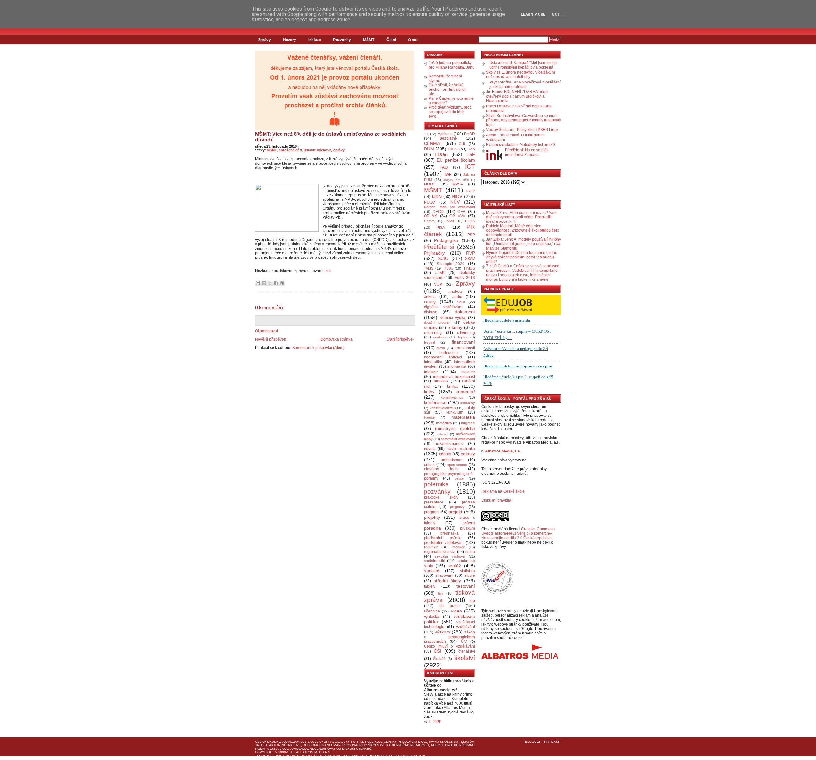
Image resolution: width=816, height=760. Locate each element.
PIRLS (470, 221)
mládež (442, 434)
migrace (468, 423)
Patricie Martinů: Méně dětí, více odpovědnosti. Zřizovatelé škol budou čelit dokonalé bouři (522, 230)
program (431, 512)
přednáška (449, 533)
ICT (470, 166)
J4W (421, 755)
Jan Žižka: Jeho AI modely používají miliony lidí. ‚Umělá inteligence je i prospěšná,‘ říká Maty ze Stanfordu (523, 243)
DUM (429, 148)
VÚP (438, 284)
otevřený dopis (441, 469)
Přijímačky (434, 253)
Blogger (533, 741)
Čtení (391, 40)
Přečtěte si (439, 246)
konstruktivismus (443, 408)
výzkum (442, 631)
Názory (289, 40)
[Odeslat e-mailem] (258, 283)
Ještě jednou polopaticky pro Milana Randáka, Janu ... (452, 67)
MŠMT (368, 40)
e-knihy (455, 327)
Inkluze (314, 40)
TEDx (448, 268)
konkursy (467, 403)
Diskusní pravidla (496, 500)
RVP (470, 253)
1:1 (426, 134)
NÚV (455, 202)
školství (464, 658)
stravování (444, 575)
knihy (429, 391)
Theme (260, 755)
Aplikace (445, 134)
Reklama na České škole (503, 491)
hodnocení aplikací (443, 357)
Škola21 (439, 659)
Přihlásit (552, 741)
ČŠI (437, 651)
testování (465, 586)
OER (461, 211)
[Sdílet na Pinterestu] (282, 283)
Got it (558, 14)
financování (463, 341)
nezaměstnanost (449, 443)
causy (430, 301)
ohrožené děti (290, 150)
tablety (429, 586)
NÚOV (429, 202)
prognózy (457, 507)
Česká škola (266, 741)
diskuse (430, 312)
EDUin (441, 154)
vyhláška (431, 616)
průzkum (467, 528)
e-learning (433, 332)
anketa (430, 296)
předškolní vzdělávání (443, 542)
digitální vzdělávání (443, 307)
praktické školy (441, 497)
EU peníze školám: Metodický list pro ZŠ (520, 144)
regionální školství (439, 551)
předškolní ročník (442, 538)
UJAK (440, 273)
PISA (440, 227)
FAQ (444, 167)
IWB (448, 174)
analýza (455, 291)
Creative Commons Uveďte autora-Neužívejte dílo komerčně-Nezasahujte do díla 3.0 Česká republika (518, 533)
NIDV (457, 196)
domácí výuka (453, 317)
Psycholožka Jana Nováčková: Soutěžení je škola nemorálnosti (525, 84)
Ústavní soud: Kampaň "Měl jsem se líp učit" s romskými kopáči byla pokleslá (523, 65)
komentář (465, 391)
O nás (413, 40)
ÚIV (464, 641)
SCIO (443, 258)
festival (429, 342)
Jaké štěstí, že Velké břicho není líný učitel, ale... (447, 89)
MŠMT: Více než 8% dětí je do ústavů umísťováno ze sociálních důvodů (330, 136)
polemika (436, 484)
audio (457, 296)
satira (470, 551)
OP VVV (457, 216)
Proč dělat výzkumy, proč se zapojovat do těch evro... (450, 112)
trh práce (449, 606)
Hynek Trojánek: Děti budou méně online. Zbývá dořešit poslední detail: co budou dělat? (522, 257)
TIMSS (469, 268)
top (472, 600)
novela (430, 448)
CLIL (462, 144)
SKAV (470, 259)
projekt (455, 511)
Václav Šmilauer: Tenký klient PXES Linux (522, 129)
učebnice (432, 611)
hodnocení (448, 353)
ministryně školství (455, 428)
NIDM (437, 196)
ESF (470, 154)
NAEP (470, 191)
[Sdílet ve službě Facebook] (276, 283)
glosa (441, 348)
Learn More (533, 14)
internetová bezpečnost (454, 376)
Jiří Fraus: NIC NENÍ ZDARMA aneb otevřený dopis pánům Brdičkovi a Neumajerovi (517, 96)
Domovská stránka (336, 339)
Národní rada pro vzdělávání (449, 207)
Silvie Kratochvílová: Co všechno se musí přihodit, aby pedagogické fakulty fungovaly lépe (523, 120)
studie (469, 575)
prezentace (433, 502)
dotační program (437, 322)
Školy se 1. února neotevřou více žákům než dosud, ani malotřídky (520, 74)
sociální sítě (434, 561)
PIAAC (450, 221)
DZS (471, 149)
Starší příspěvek (400, 339)
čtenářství (466, 651)
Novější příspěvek (270, 339)
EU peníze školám (456, 160)
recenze (431, 547)
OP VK (430, 216)
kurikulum (454, 412)
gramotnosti (465, 348)
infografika (433, 362)
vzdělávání (465, 627)
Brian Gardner (286, 755)
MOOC (430, 184)
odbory (445, 454)
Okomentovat (266, 331)
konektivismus (452, 397)
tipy (440, 593)
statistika (467, 571)
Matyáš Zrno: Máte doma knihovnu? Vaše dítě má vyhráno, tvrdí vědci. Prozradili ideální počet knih (521, 217)
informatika (456, 366)
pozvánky (437, 491)
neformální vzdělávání (458, 439)
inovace (468, 372)
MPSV (457, 184)
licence (429, 417)
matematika (463, 417)
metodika (444, 423)
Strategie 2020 (451, 264)
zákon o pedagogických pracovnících (449, 637)
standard (431, 571)
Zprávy (264, 40)
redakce (458, 547)
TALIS (428, 268)
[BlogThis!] (264, 283)
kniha (452, 386)
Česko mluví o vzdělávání (449, 646)
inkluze (431, 371)
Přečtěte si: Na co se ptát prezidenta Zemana (526, 152)
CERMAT (433, 143)
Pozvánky (342, 40)
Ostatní (429, 221)
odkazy (468, 453)
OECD (438, 211)
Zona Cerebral (345, 755)
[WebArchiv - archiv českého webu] (497, 593)
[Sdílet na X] (270, 283)
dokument (465, 311)
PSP (471, 235)
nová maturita (460, 448)
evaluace (440, 337)
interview (440, 381)
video (456, 610)
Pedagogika (446, 240)
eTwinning (466, 332)
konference (435, 402)
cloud (461, 302)
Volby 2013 (465, 277)
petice (459, 478)
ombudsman (452, 460)
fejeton (463, 337)
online (429, 464)
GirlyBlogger (380, 755)
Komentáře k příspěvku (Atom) (318, 347)
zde (328, 271)
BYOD (469, 134)
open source (457, 465)
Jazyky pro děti (456, 180)
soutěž (454, 565)
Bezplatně (448, 138)
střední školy (447, 580)
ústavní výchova (317, 150)
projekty (432, 517)
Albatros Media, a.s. (503, 451)
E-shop (435, 721)
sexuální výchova (450, 556)
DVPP (453, 149)
